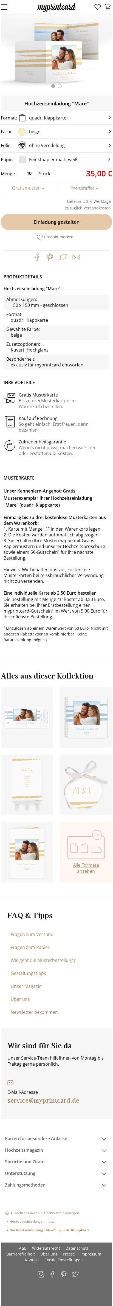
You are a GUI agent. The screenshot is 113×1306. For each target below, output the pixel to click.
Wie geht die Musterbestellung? (43, 960)
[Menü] (8, 7)
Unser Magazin (26, 986)
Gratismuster (26, 188)
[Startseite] (7, 1212)
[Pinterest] (50, 257)
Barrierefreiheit (20, 1254)
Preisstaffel (82, 188)
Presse (69, 1254)
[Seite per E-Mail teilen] (75, 257)
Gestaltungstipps (28, 973)
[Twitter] (63, 257)
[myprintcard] (56, 12)
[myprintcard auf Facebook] (52, 1274)
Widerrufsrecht (46, 1248)
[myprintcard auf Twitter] (76, 1274)
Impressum (90, 1254)
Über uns (20, 999)
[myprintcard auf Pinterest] (64, 1274)
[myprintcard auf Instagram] (41, 1274)
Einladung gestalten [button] (56, 222)
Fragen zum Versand (32, 934)
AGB (23, 1248)
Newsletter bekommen (34, 1012)
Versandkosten (97, 208)
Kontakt (32, 1259)
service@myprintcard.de (43, 1099)
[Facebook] (37, 257)
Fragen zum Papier (30, 947)
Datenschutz (77, 1248)
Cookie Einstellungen (63, 1259)
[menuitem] (97, 7)
